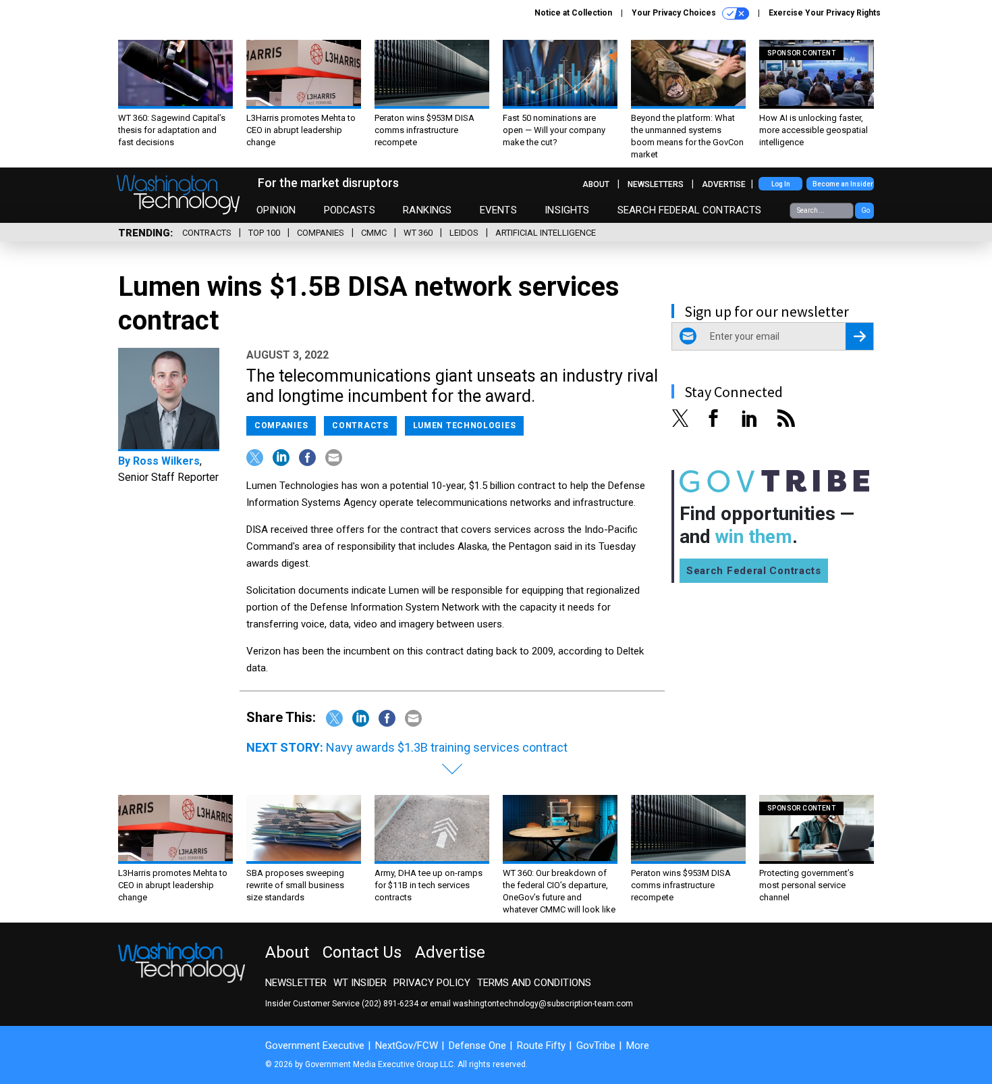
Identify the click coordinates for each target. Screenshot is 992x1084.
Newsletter (296, 983)
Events (498, 210)
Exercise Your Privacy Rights (825, 13)
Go (865, 210)
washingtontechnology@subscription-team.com (543, 1003)
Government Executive (314, 1045)
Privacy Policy (431, 983)
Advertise (724, 184)
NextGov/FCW (406, 1045)
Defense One (477, 1045)
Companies (320, 233)
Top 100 (264, 233)
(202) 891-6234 (390, 1003)
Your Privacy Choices (675, 13)
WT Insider (360, 983)
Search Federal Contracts (689, 210)
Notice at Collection (573, 13)
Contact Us (362, 952)
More (637, 1045)
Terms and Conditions (534, 983)
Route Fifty (541, 1045)
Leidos (463, 233)
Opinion (276, 210)
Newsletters (656, 184)
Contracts (206, 233)
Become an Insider (842, 184)
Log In (780, 184)
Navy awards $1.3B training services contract (447, 747)
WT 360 (418, 233)
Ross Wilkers (166, 461)
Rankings (427, 210)
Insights (567, 210)
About (595, 184)
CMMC (374, 233)
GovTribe (595, 1045)
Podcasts (349, 210)
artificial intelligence (545, 233)
